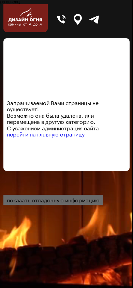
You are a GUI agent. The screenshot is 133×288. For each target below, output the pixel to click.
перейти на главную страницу (46, 133)
